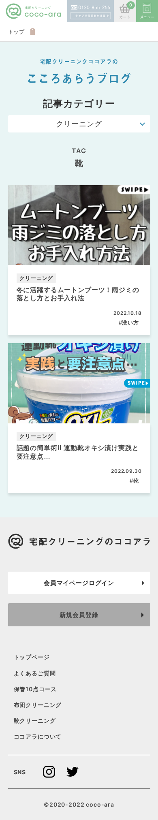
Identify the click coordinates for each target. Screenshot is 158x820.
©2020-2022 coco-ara (79, 804)
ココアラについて (38, 736)
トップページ (32, 656)
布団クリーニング (38, 704)
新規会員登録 (79, 615)
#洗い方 (129, 322)
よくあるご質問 (35, 672)
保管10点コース (35, 688)
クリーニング (79, 124)
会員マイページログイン (79, 583)
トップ (16, 31)
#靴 (134, 480)
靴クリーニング (35, 720)
